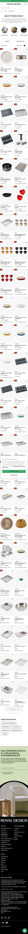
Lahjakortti (3, 846)
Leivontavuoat (14, 35)
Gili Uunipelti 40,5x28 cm (6, 427)
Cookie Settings (14, 475)
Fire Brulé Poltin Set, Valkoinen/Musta (19, 152)
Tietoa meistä (4, 836)
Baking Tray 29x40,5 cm (20, 455)
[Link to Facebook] (5, 918)
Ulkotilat (16, 839)
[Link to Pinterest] (2, 918)
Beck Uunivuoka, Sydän (20, 400)
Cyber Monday (4, 869)
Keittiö (15, 837)
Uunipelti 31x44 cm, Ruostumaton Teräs (5, 235)
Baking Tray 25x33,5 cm (6, 481)
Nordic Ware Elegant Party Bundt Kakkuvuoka (20, 536)
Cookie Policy (4, 842)
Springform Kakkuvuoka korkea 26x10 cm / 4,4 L (6, 179)
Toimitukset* (4, 832)
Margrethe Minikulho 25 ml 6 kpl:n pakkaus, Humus (20, 235)
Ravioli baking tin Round (20, 481)
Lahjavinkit (3, 860)
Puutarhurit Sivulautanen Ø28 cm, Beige (6, 70)
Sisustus (16, 830)
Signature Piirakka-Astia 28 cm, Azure (20, 346)
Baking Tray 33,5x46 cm (6, 455)
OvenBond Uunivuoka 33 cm (6, 647)
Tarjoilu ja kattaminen (19, 832)
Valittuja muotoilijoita (6, 844)
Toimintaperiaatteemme (7, 838)
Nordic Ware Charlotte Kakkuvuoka (5, 536)
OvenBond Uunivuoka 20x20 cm (5, 619)
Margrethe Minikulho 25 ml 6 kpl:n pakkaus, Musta (20, 263)
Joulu (2, 871)
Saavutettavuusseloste (6, 848)
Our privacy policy (17, 466)
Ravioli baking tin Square (6, 508)
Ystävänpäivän (4, 856)
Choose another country (7, 889)
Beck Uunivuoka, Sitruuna (6, 400)
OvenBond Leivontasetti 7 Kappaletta (6, 563)
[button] (24, 4)
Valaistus (16, 834)
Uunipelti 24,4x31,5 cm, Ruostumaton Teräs (5, 591)
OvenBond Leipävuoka (5, 701)
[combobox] (21, 41)
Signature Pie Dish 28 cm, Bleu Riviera (20, 428)
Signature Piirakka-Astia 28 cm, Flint (6, 318)
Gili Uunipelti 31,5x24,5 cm (20, 124)
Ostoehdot (3, 830)
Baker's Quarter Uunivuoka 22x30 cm (20, 179)
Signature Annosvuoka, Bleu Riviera (20, 591)
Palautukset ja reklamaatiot (4, 835)
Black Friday (4, 867)
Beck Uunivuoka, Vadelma (6, 151)
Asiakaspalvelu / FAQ (6, 828)
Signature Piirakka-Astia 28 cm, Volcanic (6, 97)
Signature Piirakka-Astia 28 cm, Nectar (6, 346)
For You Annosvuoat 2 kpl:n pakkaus (20, 207)
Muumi (2, 864)
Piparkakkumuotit (5, 35)
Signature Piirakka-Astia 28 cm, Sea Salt (20, 97)
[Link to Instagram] (9, 918)
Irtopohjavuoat (23, 35)
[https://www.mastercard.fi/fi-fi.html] (6, 923)
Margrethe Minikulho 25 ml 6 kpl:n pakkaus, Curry (6, 263)
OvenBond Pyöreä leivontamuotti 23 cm (19, 619)
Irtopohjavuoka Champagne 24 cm (19, 70)
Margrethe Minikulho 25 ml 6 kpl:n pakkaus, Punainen (6, 290)
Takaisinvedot (4, 850)
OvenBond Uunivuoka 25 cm (20, 647)
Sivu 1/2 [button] (13, 709)
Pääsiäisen (3, 858)
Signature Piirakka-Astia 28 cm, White (6, 374)
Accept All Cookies (14, 471)
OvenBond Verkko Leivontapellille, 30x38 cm (20, 702)
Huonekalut (17, 828)
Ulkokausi (3, 862)
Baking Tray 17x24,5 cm (20, 508)
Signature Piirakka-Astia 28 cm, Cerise (20, 290)
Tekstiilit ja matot (18, 835)
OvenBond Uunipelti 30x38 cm (20, 674)
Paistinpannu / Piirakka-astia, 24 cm (6, 207)
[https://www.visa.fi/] (2, 922)
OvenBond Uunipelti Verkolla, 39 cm (5, 674)
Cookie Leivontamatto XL (6, 124)
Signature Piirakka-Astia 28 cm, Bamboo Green (20, 563)
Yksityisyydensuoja (5, 840)
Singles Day (3, 865)
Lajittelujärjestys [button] (20, 41)
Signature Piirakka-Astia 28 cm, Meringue (20, 318)
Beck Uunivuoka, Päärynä (20, 373)
